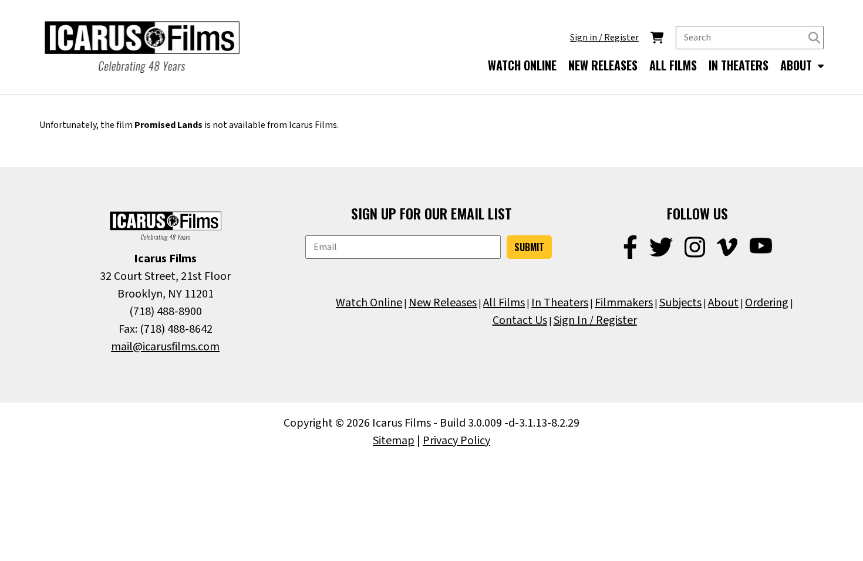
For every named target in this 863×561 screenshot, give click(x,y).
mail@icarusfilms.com (165, 347)
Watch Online (369, 303)
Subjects (680, 303)
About (723, 303)
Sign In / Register (595, 320)
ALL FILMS (673, 65)
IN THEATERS (738, 65)
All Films (504, 303)
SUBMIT (529, 247)
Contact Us (520, 320)
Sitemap (393, 440)
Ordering (766, 303)
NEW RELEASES (603, 65)
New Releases (443, 303)
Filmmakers (624, 303)
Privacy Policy (456, 440)
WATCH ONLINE (522, 65)
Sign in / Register (604, 37)
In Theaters (559, 303)
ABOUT (797, 65)
